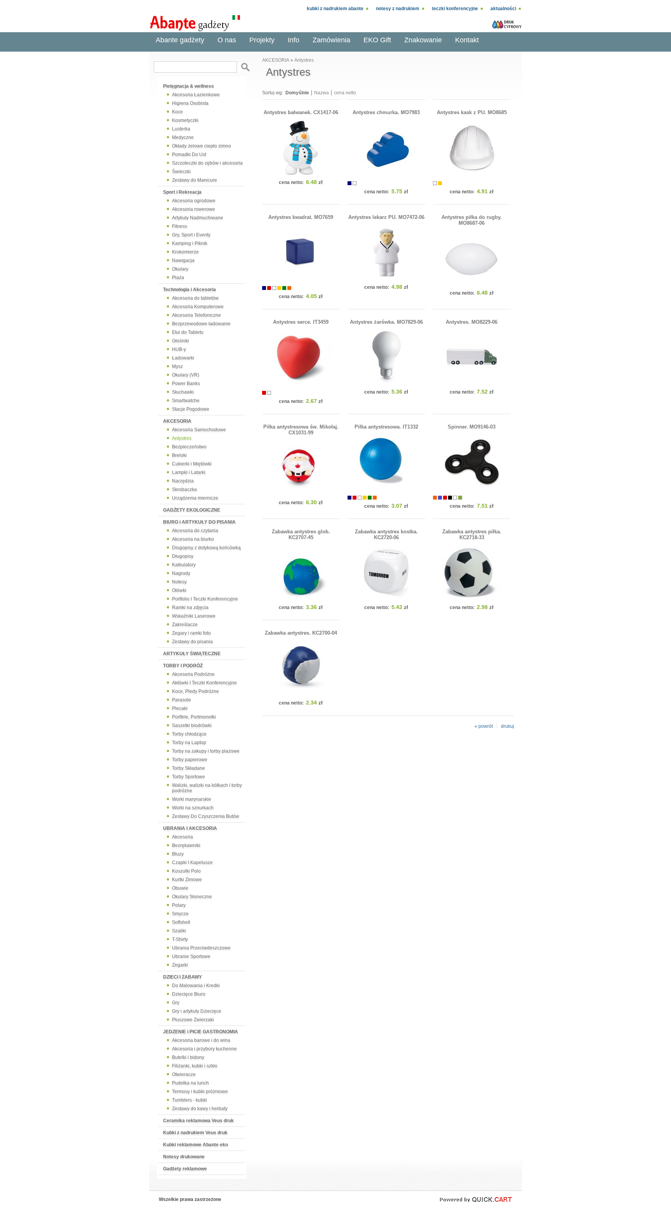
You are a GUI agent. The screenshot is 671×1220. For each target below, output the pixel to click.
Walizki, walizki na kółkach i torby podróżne (207, 788)
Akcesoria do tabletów (195, 298)
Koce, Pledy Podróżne (195, 691)
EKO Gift (377, 40)
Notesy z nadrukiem (397, 8)
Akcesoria (182, 837)
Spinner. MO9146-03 (471, 427)
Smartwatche (186, 400)
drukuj (507, 726)
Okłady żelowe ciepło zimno (201, 146)
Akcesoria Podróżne (193, 674)
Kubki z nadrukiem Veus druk (195, 1132)
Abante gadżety (180, 40)
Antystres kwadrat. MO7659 (300, 217)
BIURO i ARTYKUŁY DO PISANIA (199, 522)
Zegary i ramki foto (191, 633)
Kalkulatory (184, 564)
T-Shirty (180, 939)
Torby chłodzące (189, 734)
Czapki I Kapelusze (192, 862)
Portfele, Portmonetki (194, 717)
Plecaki (180, 708)
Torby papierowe (189, 759)
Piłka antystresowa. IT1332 (386, 427)
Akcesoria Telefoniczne (196, 315)
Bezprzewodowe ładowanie (201, 323)
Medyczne (183, 137)
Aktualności (503, 8)
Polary (179, 905)
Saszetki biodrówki (192, 725)
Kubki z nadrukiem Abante (335, 8)
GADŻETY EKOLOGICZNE (191, 510)
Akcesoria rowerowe (193, 209)
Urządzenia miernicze (195, 498)
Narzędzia (183, 481)
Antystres (181, 438)
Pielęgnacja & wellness (188, 86)
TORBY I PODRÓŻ (183, 665)
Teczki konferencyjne (455, 8)
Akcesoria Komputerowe (198, 306)
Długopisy (182, 556)
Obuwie (180, 888)
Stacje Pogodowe (190, 409)
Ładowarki (183, 358)
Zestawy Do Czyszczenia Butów (205, 816)
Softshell (181, 922)
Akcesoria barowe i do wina (201, 1040)
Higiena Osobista (190, 103)
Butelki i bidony (188, 1057)
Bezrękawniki (186, 845)
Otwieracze (184, 1074)
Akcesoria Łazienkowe (196, 94)
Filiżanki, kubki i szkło (194, 1066)
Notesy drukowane (184, 1156)
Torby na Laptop (189, 742)
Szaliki (179, 931)
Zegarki (180, 965)
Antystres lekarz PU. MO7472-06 (386, 217)
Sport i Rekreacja (182, 192)
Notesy (179, 582)
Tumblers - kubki (189, 1100)
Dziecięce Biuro (188, 994)
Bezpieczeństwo (189, 446)
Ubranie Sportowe (191, 956)
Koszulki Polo (186, 871)
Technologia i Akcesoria (189, 289)
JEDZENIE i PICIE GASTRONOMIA (200, 1031)
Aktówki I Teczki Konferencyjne (204, 682)
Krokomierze (185, 252)
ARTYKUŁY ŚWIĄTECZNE (192, 653)
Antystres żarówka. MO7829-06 (386, 322)
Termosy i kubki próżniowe (200, 1091)
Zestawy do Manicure (194, 180)
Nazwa (321, 92)
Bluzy (178, 854)
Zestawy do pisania (192, 641)
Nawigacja (183, 260)
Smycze (180, 913)
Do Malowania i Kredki (196, 985)
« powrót (484, 726)
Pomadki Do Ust (189, 154)
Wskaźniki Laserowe (194, 616)
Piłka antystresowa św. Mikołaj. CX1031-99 (301, 430)
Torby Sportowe (188, 776)
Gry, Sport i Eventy (191, 235)
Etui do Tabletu (187, 332)
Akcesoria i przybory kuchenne (204, 1049)
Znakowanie (423, 40)
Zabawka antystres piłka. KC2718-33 (471, 534)
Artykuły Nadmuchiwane (197, 217)
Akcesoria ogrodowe (194, 200)
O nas (226, 40)
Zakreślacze (185, 624)
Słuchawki (183, 392)
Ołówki (179, 590)
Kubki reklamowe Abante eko (195, 1144)
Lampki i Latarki (188, 472)
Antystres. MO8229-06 (471, 322)
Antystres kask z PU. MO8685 (472, 112)
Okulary (180, 269)
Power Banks (186, 383)
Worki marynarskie (191, 799)
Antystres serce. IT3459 (301, 322)
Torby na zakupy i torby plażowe (206, 751)
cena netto (345, 92)
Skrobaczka (184, 489)
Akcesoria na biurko (193, 539)
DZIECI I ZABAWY (182, 977)
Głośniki (180, 341)
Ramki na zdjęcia (190, 607)
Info (293, 40)
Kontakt (467, 40)
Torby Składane (188, 768)
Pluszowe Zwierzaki (193, 1019)
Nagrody (181, 573)
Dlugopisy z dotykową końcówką (206, 547)
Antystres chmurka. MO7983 (386, 112)
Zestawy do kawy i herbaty (200, 1108)
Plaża (178, 277)
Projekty (262, 40)
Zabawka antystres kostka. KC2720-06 (386, 534)
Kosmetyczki (185, 120)
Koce (177, 112)
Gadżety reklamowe (185, 1168)
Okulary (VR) (185, 375)
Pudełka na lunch (190, 1083)
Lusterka (181, 129)
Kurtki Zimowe (187, 879)
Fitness (179, 226)
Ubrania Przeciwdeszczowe (201, 948)
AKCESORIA (177, 421)
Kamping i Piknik (189, 243)
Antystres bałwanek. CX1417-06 (301, 112)
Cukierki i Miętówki (192, 464)
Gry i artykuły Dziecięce (196, 1011)
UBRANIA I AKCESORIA (190, 828)
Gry (175, 1002)
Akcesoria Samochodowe (199, 429)
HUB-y (179, 349)
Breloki (179, 455)
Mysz (177, 366)
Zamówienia (331, 40)
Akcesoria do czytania (195, 530)
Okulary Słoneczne (192, 896)
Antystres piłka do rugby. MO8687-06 (472, 220)
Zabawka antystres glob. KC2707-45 (301, 534)
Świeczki (181, 171)
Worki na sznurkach (193, 807)
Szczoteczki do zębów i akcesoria (207, 163)
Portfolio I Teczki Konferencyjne (205, 599)
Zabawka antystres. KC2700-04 (301, 633)
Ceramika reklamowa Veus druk (198, 1120)
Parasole (181, 700)
